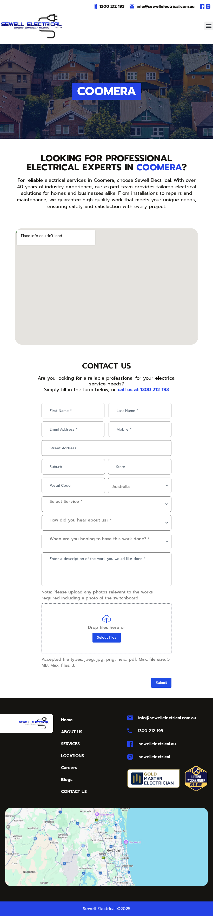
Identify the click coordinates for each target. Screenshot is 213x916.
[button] (208, 26)
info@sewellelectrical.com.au (166, 6)
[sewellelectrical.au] (130, 744)
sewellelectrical (154, 757)
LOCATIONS (72, 756)
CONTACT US (74, 791)
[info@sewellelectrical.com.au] (132, 6)
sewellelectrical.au (157, 744)
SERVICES (70, 744)
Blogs (66, 780)
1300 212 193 (111, 6)
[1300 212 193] (96, 6)
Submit (161, 682)
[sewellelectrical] (130, 757)
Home (67, 720)
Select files (106, 637)
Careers (69, 768)
